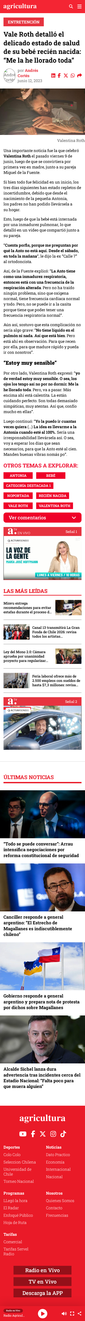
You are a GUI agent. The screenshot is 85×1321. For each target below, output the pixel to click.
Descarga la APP (42, 1292)
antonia (18, 475)
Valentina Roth (54, 505)
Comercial (12, 1241)
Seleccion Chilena (19, 1162)
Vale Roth (18, 505)
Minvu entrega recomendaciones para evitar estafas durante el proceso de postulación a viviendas (27, 607)
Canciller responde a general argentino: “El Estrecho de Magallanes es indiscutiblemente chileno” (37, 925)
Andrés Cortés (28, 73)
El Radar (11, 1207)
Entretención (23, 22)
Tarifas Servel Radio (15, 1251)
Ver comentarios (27, 517)
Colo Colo (11, 1154)
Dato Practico (58, 1154)
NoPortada (18, 495)
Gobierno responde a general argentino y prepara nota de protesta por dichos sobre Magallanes (41, 1001)
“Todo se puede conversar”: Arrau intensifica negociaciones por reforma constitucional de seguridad (41, 849)
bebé (50, 475)
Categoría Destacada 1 (28, 485)
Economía (55, 1162)
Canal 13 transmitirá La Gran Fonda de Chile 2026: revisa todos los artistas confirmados (56, 631)
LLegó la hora (15, 1200)
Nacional (54, 1176)
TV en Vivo (42, 1281)
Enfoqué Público (18, 1215)
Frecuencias (57, 1215)
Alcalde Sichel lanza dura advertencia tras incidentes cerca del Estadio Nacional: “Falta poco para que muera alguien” (41, 1077)
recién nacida (52, 495)
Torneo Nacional (18, 1181)
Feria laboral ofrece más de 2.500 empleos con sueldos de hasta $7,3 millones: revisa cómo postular (56, 680)
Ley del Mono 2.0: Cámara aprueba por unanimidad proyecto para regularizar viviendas (24, 656)
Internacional (58, 1169)
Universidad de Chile (17, 1172)
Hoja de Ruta (15, 1222)
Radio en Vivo (42, 1270)
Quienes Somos (60, 1200)
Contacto (54, 1207)
